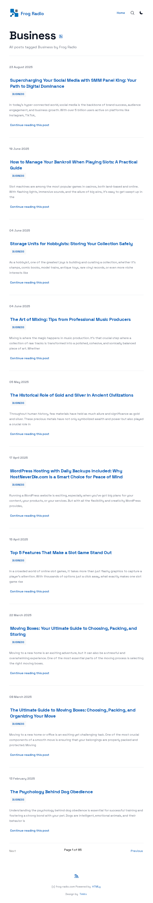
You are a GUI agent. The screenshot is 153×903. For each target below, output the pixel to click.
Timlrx (83, 894)
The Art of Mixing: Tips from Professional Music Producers (70, 319)
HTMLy (96, 886)
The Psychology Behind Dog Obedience (51, 792)
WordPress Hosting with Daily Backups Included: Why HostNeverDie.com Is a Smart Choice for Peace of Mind (66, 474)
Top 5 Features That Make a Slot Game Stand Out (61, 552)
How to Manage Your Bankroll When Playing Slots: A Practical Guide (74, 165)
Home (121, 13)
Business (18, 94)
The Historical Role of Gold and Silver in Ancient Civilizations (71, 395)
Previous (137, 851)
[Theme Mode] (141, 12)
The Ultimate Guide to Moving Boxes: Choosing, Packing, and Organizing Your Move (72, 713)
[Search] (132, 13)
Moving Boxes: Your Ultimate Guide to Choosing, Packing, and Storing (73, 631)
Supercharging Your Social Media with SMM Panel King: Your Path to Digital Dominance (73, 83)
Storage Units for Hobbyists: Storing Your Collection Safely (71, 243)
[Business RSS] (60, 36)
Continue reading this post (30, 125)
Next (12, 851)
